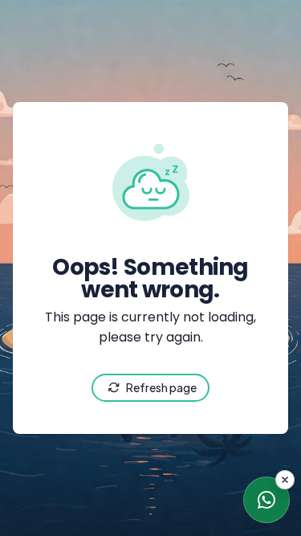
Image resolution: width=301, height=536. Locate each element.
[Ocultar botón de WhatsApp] (285, 479)
